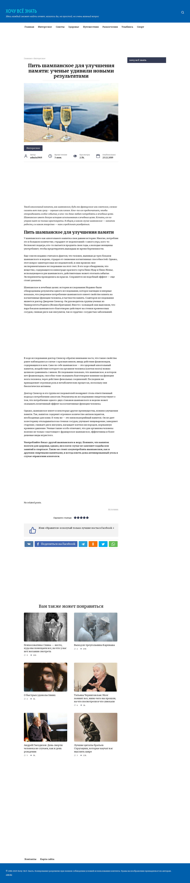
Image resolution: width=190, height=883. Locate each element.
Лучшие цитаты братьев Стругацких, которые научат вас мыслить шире (93, 748)
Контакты (30, 859)
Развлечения (110, 27)
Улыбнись (127, 27)
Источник (113, 509)
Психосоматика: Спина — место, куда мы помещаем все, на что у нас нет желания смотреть (45, 648)
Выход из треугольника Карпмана (94, 645)
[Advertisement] (87, 45)
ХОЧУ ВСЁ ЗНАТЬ (21, 11)
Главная (29, 27)
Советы (60, 27)
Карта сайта (47, 859)
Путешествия (91, 27)
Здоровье (73, 27)
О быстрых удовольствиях (39, 695)
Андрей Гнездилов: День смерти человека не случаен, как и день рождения (43, 748)
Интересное (45, 27)
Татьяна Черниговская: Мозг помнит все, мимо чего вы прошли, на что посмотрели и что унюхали (95, 698)
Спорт (140, 27)
